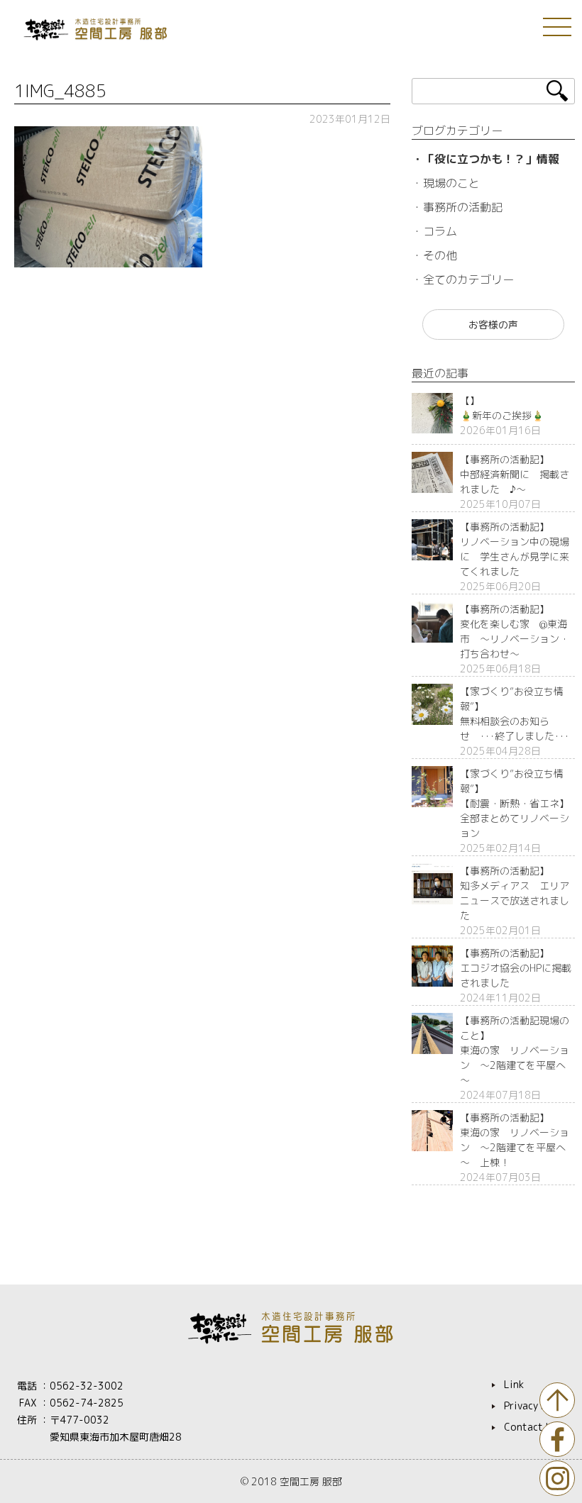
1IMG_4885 (60, 91)
